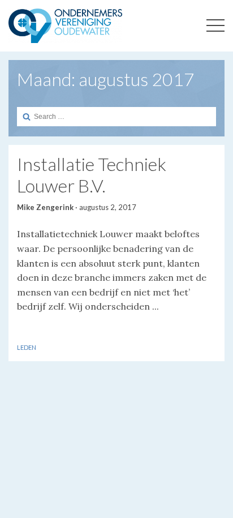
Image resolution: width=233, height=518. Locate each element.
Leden (26, 347)
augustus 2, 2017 (107, 207)
